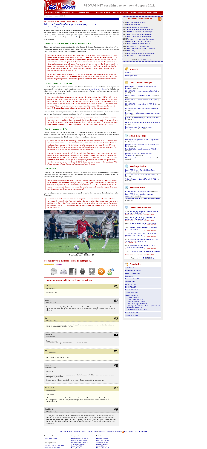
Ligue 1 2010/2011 (133, 297)
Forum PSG (143, 431)
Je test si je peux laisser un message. (143, 223)
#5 (116, 351)
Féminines (104, 446)
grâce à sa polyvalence (97, 89)
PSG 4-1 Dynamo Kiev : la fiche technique (141, 53)
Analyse (105, 438)
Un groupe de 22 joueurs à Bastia (138, 46)
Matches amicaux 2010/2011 (137, 310)
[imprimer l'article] (62, 273)
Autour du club (130, 281)
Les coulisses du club (132, 273)
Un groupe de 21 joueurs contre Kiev (139, 55)
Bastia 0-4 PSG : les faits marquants (139, 41)
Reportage (99, 438)
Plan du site (110, 431)
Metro (73, 37)
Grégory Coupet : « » (141, 179)
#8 (116, 410)
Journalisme (99, 442)
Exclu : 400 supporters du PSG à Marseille (141, 48)
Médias (106, 442)
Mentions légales (80, 431)
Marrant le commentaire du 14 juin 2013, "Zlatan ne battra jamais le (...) (141, 246)
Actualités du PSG (131, 268)
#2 (116, 301)
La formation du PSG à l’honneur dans (141, 108)
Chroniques (99, 440)
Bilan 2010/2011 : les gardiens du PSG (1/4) (140, 104)
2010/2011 (128, 73)
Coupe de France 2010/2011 (136, 301)
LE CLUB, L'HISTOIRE (120, 12)
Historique (99, 444)
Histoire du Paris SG (132, 279)
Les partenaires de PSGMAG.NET (54, 445)
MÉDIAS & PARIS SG (103, 12)
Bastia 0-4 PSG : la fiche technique (138, 44)
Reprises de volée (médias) (79, 440)
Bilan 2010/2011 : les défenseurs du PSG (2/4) (141, 100)
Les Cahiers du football (50, 438)
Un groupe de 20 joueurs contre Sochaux (140, 39)
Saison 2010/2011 (60, 16)
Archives (118, 431)
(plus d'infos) (134, 431)
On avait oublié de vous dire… (137, 22)
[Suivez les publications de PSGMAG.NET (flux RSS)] (100, 273)
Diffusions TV (100, 448)
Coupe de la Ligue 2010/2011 (137, 304)
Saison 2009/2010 (131, 292)
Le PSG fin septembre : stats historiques (140, 32)
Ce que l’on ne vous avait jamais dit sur (140, 214)
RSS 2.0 (127, 431)
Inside (131, 242)
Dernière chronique (133, 24)
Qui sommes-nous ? (66, 431)
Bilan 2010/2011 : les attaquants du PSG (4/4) (141, 91)
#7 (116, 388)
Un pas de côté (130, 284)
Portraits (106, 440)
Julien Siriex (63, 27)
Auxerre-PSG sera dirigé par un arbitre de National (142, 199)
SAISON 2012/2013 (68, 12)
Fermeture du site (138, 27)
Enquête (78, 448)
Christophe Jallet (131, 76)
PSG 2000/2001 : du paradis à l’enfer (138, 191)
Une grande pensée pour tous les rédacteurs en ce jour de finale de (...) (142, 212)
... (152, 59)
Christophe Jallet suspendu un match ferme (140, 158)
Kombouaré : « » (142, 113)
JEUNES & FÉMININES (138, 12)
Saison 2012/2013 (131, 315)
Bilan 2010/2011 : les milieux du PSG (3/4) (140, 95)
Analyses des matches (78, 444)
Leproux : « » (142, 122)
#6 (116, 365)
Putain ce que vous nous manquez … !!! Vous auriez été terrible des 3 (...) (141, 240)
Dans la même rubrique (140, 82)
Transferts (108, 448)
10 (154, 258)
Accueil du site (48, 16)
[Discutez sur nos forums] (109, 273)
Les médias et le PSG (133, 270)
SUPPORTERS (84, 12)
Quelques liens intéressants (52, 447)
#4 (116, 335)
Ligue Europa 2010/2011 (135, 299)
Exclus (73, 448)
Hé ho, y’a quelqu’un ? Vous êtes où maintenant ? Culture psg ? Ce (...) (140, 218)
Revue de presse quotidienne (79, 438)
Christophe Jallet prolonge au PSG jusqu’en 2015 (142, 139)
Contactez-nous (92, 431)
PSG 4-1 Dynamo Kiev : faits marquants (140, 51)
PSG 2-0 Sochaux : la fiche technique (139, 36)
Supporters (129, 276)
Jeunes (98, 446)
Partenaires (102, 431)
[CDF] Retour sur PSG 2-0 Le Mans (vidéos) (140, 175)
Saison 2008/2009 (131, 290)
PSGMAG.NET (152, 12)
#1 (116, 286)
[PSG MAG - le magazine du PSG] (60, 5)
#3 (116, 319)
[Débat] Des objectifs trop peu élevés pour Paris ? (142, 118)
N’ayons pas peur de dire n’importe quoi (140, 29)
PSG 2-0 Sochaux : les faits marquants (139, 34)
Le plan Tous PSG (76, 446)
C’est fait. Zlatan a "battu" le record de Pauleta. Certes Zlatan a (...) (140, 234)
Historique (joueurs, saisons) (79, 442)
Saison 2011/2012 (131, 313)
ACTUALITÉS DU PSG (52, 12)
